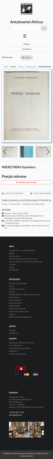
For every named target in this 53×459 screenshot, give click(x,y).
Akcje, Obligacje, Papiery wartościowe (24, 294)
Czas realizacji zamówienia (19, 348)
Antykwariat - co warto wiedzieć (22, 250)
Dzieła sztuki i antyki (17, 308)
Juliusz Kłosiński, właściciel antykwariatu (25, 261)
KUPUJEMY (14, 270)
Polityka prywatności (17, 354)
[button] (48, 152)
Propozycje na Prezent (18, 283)
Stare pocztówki (15, 303)
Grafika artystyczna (16, 289)
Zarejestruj (26, 49)
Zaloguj (27, 44)
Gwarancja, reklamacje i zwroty (21, 343)
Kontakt (12, 264)
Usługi (11, 267)
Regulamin (13, 351)
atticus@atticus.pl (15, 415)
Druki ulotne (14, 297)
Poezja (20, 66)
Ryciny (11, 286)
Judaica (12, 314)
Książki (12, 292)
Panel (6, 66)
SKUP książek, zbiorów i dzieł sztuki (23, 259)
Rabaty (12, 253)
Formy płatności (15, 345)
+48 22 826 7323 (16, 412)
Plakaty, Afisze (14, 306)
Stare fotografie (15, 300)
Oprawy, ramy (14, 256)
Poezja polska (31, 66)
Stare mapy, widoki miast (19, 311)
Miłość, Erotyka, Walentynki (20, 317)
